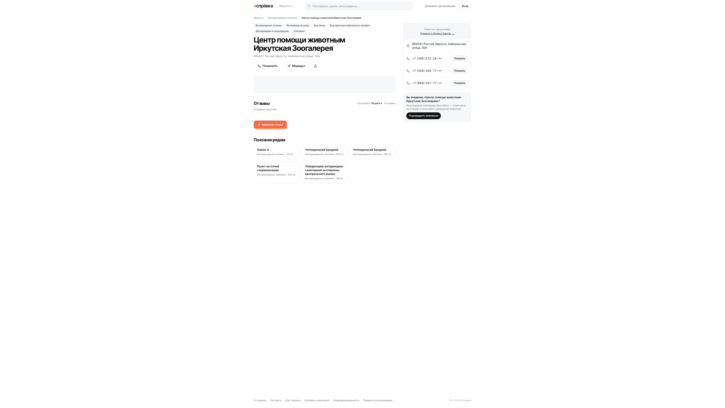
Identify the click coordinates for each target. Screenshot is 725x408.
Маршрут (298, 66)
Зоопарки (299, 31)
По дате (377, 103)
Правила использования (377, 400)
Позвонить (270, 66)
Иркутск (284, 6)
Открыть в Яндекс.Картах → (437, 33)
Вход (465, 6)
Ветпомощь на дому (298, 25)
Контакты (276, 400)
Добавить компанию (316, 400)
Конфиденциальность (346, 400)
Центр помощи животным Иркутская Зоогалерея (331, 17)
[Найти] (309, 6)
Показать (459, 58)
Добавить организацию (440, 6)
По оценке (390, 103)
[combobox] (359, 6)
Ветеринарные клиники (282, 17)
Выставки (319, 25)
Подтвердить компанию (423, 115)
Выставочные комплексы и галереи (350, 25)
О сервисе (260, 400)
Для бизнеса (293, 400)
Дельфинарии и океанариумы (272, 31)
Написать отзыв (272, 124)
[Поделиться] (315, 66)
